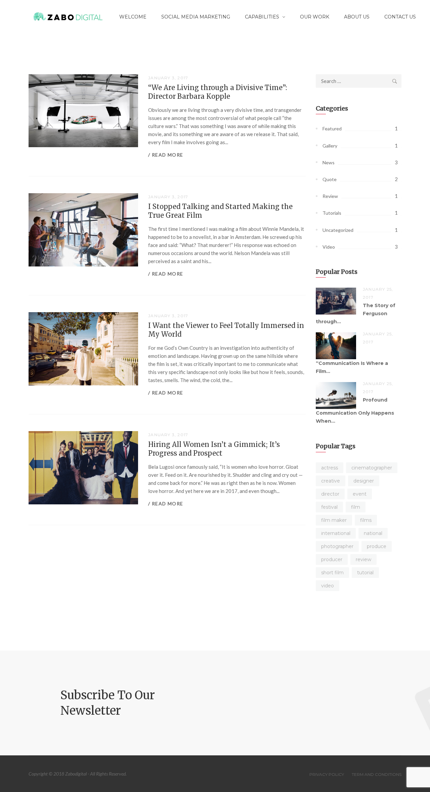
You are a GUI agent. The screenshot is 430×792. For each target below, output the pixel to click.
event (360, 494)
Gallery (329, 146)
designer (363, 481)
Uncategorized (337, 230)
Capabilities (262, 17)
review (363, 559)
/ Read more (165, 155)
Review (330, 196)
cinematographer (371, 468)
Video (328, 247)
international (335, 533)
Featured (332, 128)
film (355, 507)
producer (331, 559)
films (366, 520)
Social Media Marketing (195, 17)
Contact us (400, 17)
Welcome (132, 17)
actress (329, 468)
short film (332, 573)
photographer (337, 546)
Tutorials (331, 213)
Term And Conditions (376, 774)
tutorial (365, 573)
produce (376, 546)
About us (357, 17)
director (330, 494)
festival (329, 507)
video (327, 586)
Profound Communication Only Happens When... (355, 410)
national (373, 533)
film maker (334, 520)
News (328, 162)
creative (330, 481)
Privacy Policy (326, 774)
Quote (329, 179)
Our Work (314, 17)
